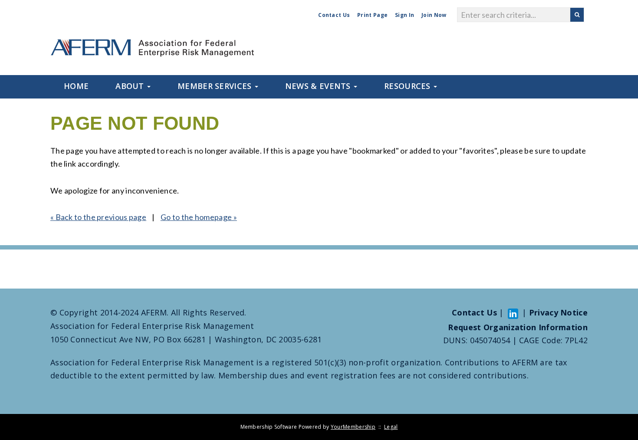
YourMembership (353, 426)
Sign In (404, 15)
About (130, 86)
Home (76, 86)
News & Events (319, 86)
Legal (391, 426)
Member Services (216, 86)
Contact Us (334, 15)
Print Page (372, 15)
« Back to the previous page (98, 217)
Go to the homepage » (199, 217)
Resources (408, 86)
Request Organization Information (518, 327)
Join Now (433, 15)
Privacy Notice (558, 312)
